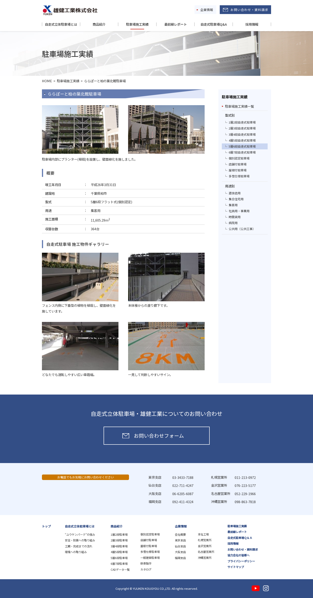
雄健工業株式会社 (70, 10)
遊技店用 (235, 193)
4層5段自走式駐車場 (242, 140)
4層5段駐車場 (119, 552)
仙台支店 (180, 546)
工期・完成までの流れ (78, 546)
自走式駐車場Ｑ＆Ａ (240, 538)
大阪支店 (180, 552)
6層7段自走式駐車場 (242, 152)
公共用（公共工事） (242, 229)
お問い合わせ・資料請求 (249, 9)
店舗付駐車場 (238, 164)
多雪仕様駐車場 (239, 176)
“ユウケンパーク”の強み (80, 534)
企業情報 (206, 9)
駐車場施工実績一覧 (239, 106)
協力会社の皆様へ (239, 555)
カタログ (145, 569)
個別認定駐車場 (239, 158)
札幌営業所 (204, 540)
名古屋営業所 (206, 552)
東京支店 (180, 540)
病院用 (233, 223)
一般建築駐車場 (150, 558)
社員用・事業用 (239, 211)
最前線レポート (175, 24)
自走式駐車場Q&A (213, 24)
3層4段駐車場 (119, 546)
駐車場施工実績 (137, 24)
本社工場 (203, 534)
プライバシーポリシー (241, 561)
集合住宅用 (236, 199)
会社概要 (180, 534)
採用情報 (251, 24)
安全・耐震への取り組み (80, 540)
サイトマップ (236, 567)
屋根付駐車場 (238, 170)
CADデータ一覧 (120, 570)
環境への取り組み (76, 552)
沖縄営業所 (204, 558)
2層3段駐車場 (119, 540)
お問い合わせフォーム (159, 435)
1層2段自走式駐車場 (242, 122)
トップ (46, 526)
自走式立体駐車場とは (61, 24)
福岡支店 (180, 558)
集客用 (233, 205)
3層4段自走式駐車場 (242, 134)
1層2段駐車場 (119, 534)
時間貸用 (235, 217)
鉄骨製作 (145, 563)
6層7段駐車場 (119, 564)
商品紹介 (99, 24)
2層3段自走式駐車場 (242, 128)
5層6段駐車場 (119, 558)
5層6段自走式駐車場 (242, 146)
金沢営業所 (204, 546)
